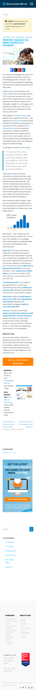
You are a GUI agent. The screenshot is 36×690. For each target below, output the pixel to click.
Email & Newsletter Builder (10, 637)
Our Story (24, 623)
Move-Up (28, 37)
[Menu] (30, 4)
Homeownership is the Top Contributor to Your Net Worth (25, 424)
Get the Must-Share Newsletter (18, 362)
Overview (9, 615)
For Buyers (7, 37)
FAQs (22, 626)
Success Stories (24, 620)
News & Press (25, 628)
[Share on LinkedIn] (23, 70)
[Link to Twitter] (23, 687)
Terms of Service (11, 685)
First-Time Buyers (18, 37)
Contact (23, 635)
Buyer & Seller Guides (10, 627)
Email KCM (8, 671)
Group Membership (25, 632)
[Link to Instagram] (26, 687)
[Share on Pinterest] (19, 70)
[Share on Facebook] (12, 70)
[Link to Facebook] (20, 687)
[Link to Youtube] (29, 687)
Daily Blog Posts (11, 619)
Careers (23, 637)
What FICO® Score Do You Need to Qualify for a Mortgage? (15, 42)
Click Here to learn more (8, 399)
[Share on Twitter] (16, 70)
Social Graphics (11, 621)
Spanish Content (9, 643)
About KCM (25, 615)
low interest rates (19, 115)
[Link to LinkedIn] (31, 687)
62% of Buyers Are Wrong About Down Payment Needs (9, 424)
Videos (8, 624)
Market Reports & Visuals (11, 632)
